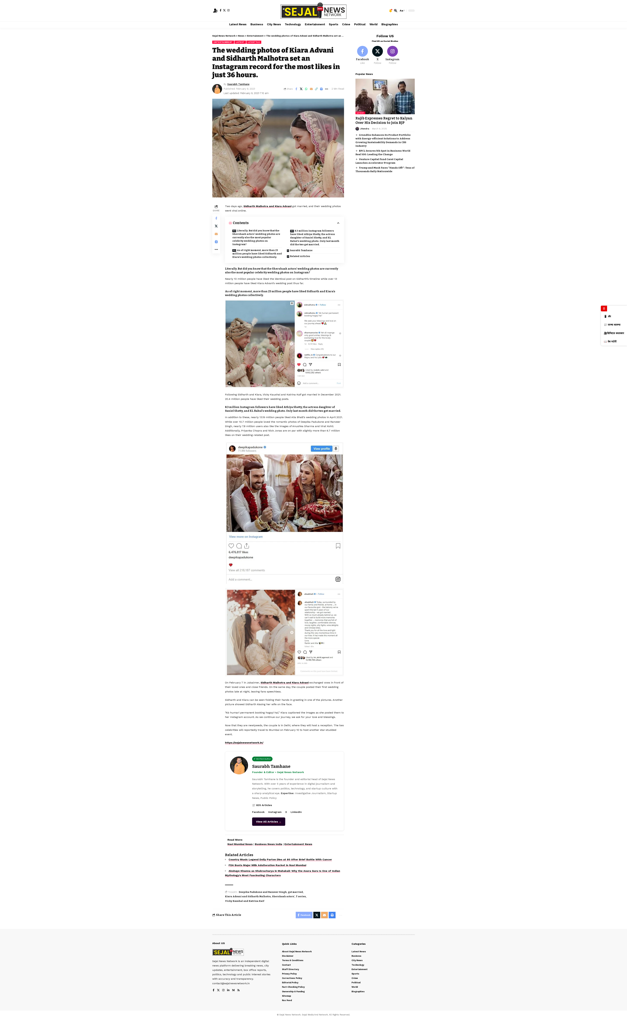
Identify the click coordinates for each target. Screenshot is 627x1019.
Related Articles (300, 256)
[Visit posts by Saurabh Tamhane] (217, 89)
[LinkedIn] (228, 990)
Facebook (258, 812)
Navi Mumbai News (240, 844)
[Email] (311, 89)
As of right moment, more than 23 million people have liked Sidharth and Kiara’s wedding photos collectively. (257, 254)
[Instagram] (228, 10)
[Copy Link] (316, 89)
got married (295, 892)
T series (301, 896)
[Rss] (238, 990)
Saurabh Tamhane (238, 84)
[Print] (321, 89)
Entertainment (223, 42)
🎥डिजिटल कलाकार (614, 333)
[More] (326, 89)
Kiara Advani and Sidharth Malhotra (248, 896)
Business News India (268, 844)
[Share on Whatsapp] (306, 89)
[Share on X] (301, 89)
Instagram (274, 812)
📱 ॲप (607, 316)
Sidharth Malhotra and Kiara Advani (267, 206)
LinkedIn (296, 812)
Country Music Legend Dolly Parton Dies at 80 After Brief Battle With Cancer (280, 859)
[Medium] (233, 990)
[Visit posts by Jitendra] (357, 129)
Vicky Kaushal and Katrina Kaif (244, 901)
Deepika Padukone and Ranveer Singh (263, 892)
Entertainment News (298, 844)
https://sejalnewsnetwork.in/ (244, 742)
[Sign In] (215, 10)
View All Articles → (268, 821)
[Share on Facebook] (296, 89)
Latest (240, 42)
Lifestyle (254, 42)
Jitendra (364, 128)
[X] (224, 10)
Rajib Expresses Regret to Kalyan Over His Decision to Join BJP (383, 120)
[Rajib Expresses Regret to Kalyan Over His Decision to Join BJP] (385, 96)
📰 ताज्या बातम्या (612, 324)
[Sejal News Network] (313, 10)
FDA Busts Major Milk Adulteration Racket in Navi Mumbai (267, 865)
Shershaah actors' (283, 896)
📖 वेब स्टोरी (610, 341)
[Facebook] (220, 10)
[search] (395, 10)
